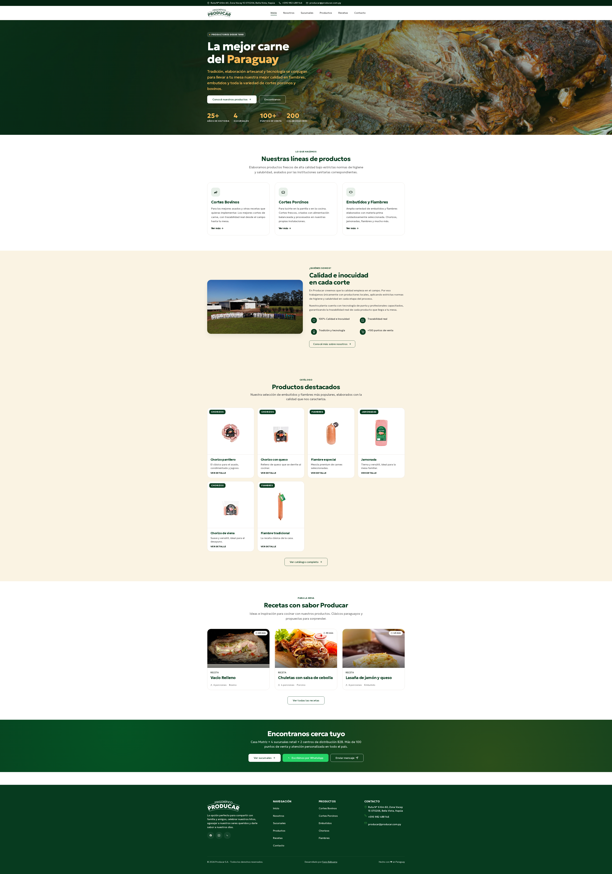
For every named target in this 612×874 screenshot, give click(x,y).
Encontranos (272, 99)
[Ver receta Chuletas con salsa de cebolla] (306, 659)
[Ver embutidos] (373, 209)
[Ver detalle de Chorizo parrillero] (230, 443)
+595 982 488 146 (292, 2)
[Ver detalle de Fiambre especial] (331, 443)
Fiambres (324, 838)
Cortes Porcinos (328, 815)
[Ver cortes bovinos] (238, 209)
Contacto (360, 12)
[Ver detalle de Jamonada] (381, 443)
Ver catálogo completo (304, 562)
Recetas (343, 12)
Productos (326, 12)
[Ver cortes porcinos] (306, 209)
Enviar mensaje (345, 757)
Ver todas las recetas (306, 700)
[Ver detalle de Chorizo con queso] (281, 443)
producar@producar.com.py (325, 2)
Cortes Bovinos (328, 808)
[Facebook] (210, 835)
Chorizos (324, 830)
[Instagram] (218, 835)
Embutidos (325, 823)
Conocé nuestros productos (230, 99)
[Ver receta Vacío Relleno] (238, 659)
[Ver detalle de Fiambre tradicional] (281, 516)
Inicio (274, 12)
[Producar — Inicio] (219, 12)
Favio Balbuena (329, 862)
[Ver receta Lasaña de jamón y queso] (373, 659)
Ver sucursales (263, 757)
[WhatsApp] (227, 835)
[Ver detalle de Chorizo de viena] (230, 516)
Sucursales (307, 12)
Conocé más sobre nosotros (330, 344)
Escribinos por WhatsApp (307, 757)
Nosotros (288, 12)
